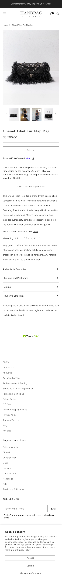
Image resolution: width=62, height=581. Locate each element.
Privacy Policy (24, 550)
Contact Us (8, 367)
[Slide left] (7, 114)
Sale (5, 484)
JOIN (53, 508)
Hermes (7, 468)
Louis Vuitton (9, 473)
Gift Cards (8, 404)
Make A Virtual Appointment (31, 186)
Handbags (8, 478)
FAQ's (6, 362)
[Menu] (4, 13)
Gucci (5, 463)
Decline (30, 565)
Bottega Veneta (10, 447)
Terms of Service (11, 420)
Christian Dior (9, 457)
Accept (30, 558)
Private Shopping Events (15, 409)
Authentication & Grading (15, 383)
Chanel (6, 452)
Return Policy (9, 399)
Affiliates (7, 430)
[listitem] (31, 4)
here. (35, 231)
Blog (5, 425)
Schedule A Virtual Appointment (18, 388)
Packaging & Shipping (13, 393)
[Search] (57, 13)
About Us (7, 372)
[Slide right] (55, 114)
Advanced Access (12, 378)
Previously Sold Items (13, 489)
